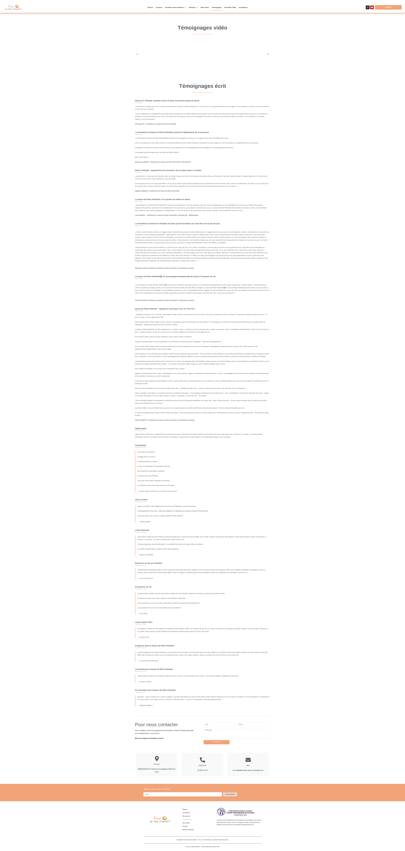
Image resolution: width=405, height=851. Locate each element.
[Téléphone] (202, 759)
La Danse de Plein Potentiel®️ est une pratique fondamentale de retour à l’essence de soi (175, 276)
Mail (248, 765)
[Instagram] (368, 7)
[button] (137, 54)
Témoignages (216, 7)
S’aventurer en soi (143, 587)
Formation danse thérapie (174, 7)
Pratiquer (192, 7)
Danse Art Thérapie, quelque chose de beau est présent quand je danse (167, 101)
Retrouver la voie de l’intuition (148, 563)
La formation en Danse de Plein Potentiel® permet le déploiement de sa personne (172, 132)
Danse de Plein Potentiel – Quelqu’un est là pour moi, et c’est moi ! (165, 309)
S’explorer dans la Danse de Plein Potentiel (154, 646)
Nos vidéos (186, 823)
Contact (185, 826)
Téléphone (202, 765)
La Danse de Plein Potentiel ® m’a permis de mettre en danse (162, 199)
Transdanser (140, 445)
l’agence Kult (215, 846)
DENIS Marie (140, 429)
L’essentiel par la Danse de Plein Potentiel (154, 669)
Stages (184, 809)
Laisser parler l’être (144, 622)
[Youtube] (372, 7)
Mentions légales (188, 829)
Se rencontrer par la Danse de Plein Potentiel (155, 690)
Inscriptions (243, 7)
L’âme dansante (142, 530)
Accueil (150, 7)
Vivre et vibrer (141, 500)
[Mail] (248, 759)
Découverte (205, 7)
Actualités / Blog (230, 7)
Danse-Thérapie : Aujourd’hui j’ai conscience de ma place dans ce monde (168, 170)
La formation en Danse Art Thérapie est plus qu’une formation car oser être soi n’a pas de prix (177, 224)
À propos (159, 7)
